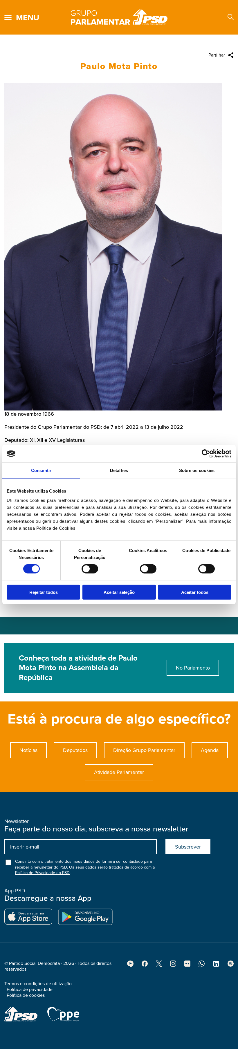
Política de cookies (26, 995)
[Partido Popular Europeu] (63, 1014)
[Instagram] (173, 965)
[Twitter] (159, 965)
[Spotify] (231, 965)
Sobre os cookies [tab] (197, 470)
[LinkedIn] (216, 966)
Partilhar (216, 55)
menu (27, 18)
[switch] (90, 569)
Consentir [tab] (41, 470)
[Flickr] (187, 965)
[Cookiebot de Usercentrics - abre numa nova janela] (206, 453)
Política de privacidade (30, 989)
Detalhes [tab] (119, 470)
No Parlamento (193, 668)
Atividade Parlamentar (119, 772)
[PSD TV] (130, 965)
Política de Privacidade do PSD (42, 872)
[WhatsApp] (202, 965)
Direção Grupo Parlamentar (144, 750)
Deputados (75, 750)
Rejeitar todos (43, 591)
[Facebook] (145, 965)
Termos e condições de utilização (38, 984)
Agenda (210, 750)
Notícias (28, 750)
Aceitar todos (194, 591)
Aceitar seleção (119, 591)
